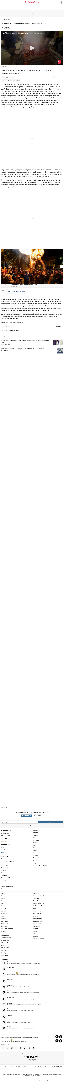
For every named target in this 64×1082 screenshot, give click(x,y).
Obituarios (4, 926)
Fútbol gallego (5, 952)
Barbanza (36, 840)
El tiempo (3, 931)
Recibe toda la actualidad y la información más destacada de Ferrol (20, 1009)
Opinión (3, 908)
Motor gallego (5, 955)
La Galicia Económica (7, 928)
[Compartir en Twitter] (13, 77)
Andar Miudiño (5, 947)
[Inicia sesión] (61, 2)
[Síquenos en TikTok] (25, 1048)
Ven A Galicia (37, 913)
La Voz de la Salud (38, 896)
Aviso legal (11, 1080)
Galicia (3, 898)
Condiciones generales (38, 1080)
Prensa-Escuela (52, 1066)
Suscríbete (4, 841)
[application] (32, 48)
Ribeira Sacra (20, 322)
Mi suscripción (5, 833)
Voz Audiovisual (24, 1066)
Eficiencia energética (7, 886)
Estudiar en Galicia (38, 903)
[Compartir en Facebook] (10, 77)
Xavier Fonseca (5, 350)
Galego (35, 825)
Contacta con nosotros (7, 861)
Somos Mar (4, 923)
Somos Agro (4, 921)
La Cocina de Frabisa (39, 906)
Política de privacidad (19, 1080)
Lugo (34, 853)
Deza (34, 845)
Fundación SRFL (17, 1066)
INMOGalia (4, 875)
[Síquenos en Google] (34, 1048)
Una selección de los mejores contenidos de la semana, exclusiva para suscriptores (23, 974)
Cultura (3, 916)
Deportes (3, 911)
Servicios (3, 870)
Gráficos (3, 918)
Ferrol (35, 848)
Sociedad (4, 913)
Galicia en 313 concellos (40, 865)
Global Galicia (37, 901)
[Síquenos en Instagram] (12, 1048)
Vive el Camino (37, 918)
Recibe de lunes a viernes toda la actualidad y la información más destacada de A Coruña (24, 1004)
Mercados (36, 928)
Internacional (4, 906)
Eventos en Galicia (6, 878)
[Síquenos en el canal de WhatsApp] (29, 1048)
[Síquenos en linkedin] (16, 1048)
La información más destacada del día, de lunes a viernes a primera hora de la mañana (23, 962)
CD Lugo (3, 945)
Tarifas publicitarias (6, 868)
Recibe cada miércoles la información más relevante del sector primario (20, 986)
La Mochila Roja (37, 921)
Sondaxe (35, 1066)
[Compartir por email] (7, 77)
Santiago (35, 860)
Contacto (3, 880)
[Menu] (2, 2)
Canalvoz (40, 1066)
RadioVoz (30, 1066)
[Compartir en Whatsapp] (3, 77)
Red (34, 908)
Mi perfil (3, 847)
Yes (34, 933)
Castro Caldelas (12, 322)
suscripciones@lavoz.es (32, 1060)
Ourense (35, 855)
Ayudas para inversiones (8, 889)
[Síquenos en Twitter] (7, 1048)
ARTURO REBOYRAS (5, 344)
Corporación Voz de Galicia (7, 1066)
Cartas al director (6, 859)
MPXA (57, 1066)
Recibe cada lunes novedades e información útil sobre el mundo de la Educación (22, 980)
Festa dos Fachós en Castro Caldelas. (17, 291)
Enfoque (35, 916)
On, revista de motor (38, 938)
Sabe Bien (36, 898)
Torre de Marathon (6, 937)
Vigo (34, 863)
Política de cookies (29, 1080)
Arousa (35, 837)
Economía (4, 901)
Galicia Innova (37, 923)
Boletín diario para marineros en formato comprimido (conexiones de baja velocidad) (23, 991)
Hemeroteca (4, 838)
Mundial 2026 (5, 935)
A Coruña (35, 832)
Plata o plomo (37, 911)
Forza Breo (4, 950)
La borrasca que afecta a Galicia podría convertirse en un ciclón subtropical (23, 349)
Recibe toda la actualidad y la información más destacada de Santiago (20, 1016)
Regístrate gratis (27, 815)
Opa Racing (4, 942)
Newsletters (4, 850)
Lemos (35, 850)
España (3, 903)
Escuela (35, 936)
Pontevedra (36, 858)
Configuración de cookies (50, 1080)
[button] (32, 47)
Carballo (35, 842)
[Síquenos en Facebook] (3, 1048)
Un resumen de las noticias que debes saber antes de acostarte (19, 968)
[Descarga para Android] (60, 1036)
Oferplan (3, 873)
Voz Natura (45, 1066)
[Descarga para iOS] (57, 1036)
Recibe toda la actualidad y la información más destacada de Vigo (19, 1021)
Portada (3, 896)
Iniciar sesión (38, 815)
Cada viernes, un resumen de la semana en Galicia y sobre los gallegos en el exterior (23, 998)
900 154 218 (32, 1057)
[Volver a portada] (32, 2)
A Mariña (35, 835)
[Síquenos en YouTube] (20, 1048)
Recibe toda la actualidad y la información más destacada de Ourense (20, 1027)
